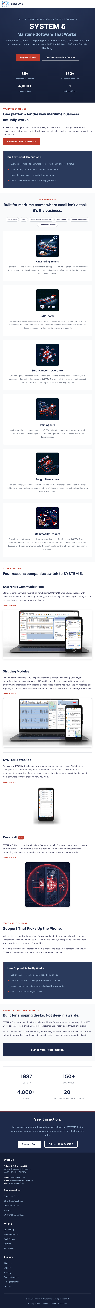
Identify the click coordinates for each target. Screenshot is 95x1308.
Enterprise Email (11, 1196)
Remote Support (11, 1277)
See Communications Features (60, 57)
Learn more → (9, 605)
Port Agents (61, 219)
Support (7, 1268)
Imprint (45, 1304)
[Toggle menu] (90, 4)
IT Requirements (11, 1282)
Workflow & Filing (11, 1205)
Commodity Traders (48, 225)
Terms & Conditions (59, 1304)
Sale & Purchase (11, 1234)
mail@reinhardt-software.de (21, 1180)
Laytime (7, 1244)
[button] (47, 634)
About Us (8, 1263)
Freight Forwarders (79, 219)
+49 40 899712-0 (18, 1177)
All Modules (9, 1248)
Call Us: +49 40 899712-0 (61, 1144)
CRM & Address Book (13, 1201)
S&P (23, 219)
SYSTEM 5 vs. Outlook (14, 1215)
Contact (7, 1286)
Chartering (12, 219)
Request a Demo (28, 57)
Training (7, 1272)
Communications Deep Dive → (21, 141)
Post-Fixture (9, 1239)
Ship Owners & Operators (41, 219)
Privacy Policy (34, 1304)
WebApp (7, 1210)
